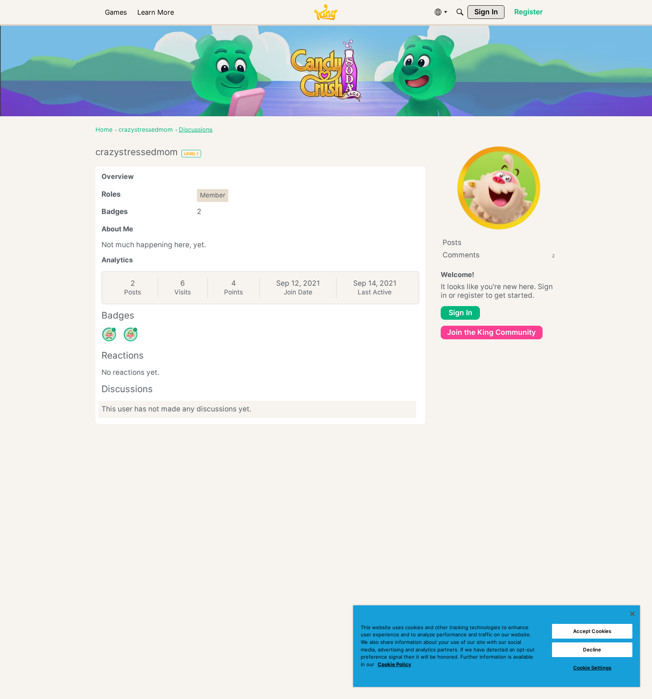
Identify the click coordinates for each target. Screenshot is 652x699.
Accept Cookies (592, 631)
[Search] (460, 12)
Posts (132, 292)
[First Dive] (130, 334)
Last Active (375, 292)
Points (233, 292)
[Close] (632, 613)
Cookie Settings (592, 668)
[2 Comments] (109, 334)
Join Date (298, 292)
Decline (592, 650)
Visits (182, 292)
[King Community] (325, 12)
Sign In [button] (460, 312)
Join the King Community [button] (491, 332)
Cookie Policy (394, 664)
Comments (499, 255)
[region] (496, 646)
